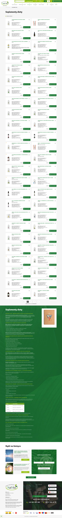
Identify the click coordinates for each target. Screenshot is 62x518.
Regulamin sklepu (38, 492)
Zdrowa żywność (28, 485)
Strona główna (28, 484)
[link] (22, 4)
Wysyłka (37, 491)
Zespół (36, 485)
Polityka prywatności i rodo (39, 490)
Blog (26, 490)
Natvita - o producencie (39, 484)
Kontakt (27, 491)
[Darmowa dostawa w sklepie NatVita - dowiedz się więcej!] (1, 516)
